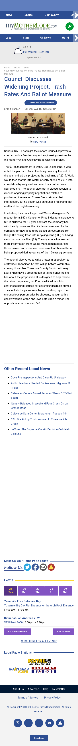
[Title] (60, 723)
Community (52, 14)
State (26, 37)
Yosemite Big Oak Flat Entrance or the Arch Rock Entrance (39, 605)
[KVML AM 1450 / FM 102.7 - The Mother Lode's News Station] (40, 661)
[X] (18, 723)
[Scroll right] (75, 15)
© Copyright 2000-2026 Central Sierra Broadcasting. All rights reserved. (39, 709)
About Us (18, 689)
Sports (28, 14)
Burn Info (44, 51)
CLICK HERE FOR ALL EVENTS (39, 641)
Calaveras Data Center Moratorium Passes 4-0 (39, 413)
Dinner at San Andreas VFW (22, 618)
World (65, 37)
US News (45, 37)
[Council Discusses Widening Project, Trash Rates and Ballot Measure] (38, 133)
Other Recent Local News (27, 368)
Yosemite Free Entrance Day (22, 601)
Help (45, 689)
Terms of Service (28, 697)
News (9, 14)
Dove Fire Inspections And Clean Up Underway (38, 377)
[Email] (49, 723)
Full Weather (30, 51)
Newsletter (58, 689)
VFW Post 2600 (13, 622)
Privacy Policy (52, 697)
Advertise (33, 689)
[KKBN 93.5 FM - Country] (44, 669)
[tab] (10, 591)
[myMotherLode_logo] (31, 26)
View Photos (39, 141)
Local (8, 37)
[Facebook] (28, 723)
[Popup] (69, 26)
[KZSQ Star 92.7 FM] (18, 669)
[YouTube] (39, 723)
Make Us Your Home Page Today (26, 561)
